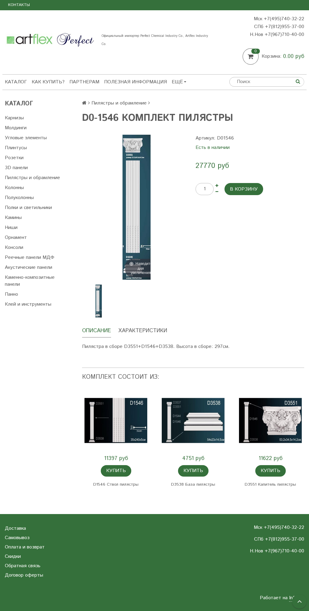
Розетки (14, 157)
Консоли (14, 247)
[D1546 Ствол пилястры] (115, 420)
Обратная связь (22, 565)
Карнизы (14, 117)
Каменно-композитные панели (30, 281)
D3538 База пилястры (193, 484)
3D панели (16, 167)
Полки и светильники (28, 207)
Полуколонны (19, 197)
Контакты (19, 5)
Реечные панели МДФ (29, 257)
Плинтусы (16, 147)
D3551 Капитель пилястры (270, 484)
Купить (116, 470)
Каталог (16, 82)
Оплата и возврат (25, 547)
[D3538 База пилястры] (193, 420)
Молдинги (16, 127)
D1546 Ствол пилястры (116, 484)
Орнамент (16, 237)
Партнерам (84, 82)
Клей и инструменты (28, 304)
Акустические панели (28, 267)
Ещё (177, 82)
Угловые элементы (26, 137)
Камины (13, 217)
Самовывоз (17, 537)
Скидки (13, 556)
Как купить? (48, 82)
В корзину (244, 189)
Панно (11, 294)
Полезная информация (135, 82)
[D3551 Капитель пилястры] (270, 420)
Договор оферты (24, 575)
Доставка (15, 528)
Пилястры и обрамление (32, 177)
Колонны (14, 187)
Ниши (11, 227)
